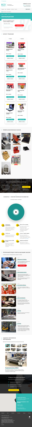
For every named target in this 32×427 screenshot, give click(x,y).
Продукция (2, 9)
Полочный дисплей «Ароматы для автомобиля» (6, 164)
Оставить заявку (22, 265)
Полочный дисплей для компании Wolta (16, 135)
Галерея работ (8, 9)
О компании (12, 9)
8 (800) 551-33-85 (27, 3)
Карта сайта (2, 424)
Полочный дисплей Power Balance (26, 147)
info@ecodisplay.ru (28, 5)
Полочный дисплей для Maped (16, 157)
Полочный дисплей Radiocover (26, 135)
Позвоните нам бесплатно (27, 6)
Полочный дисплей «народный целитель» (6, 152)
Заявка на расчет (28, 9)
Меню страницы (7, 11)
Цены (5, 9)
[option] (8, 301)
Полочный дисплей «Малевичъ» (6, 135)
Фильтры (10, 38)
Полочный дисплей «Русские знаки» (16, 147)
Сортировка (22, 38)
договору (26, 238)
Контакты (16, 9)
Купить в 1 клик (10, 76)
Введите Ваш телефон (7, 23)
